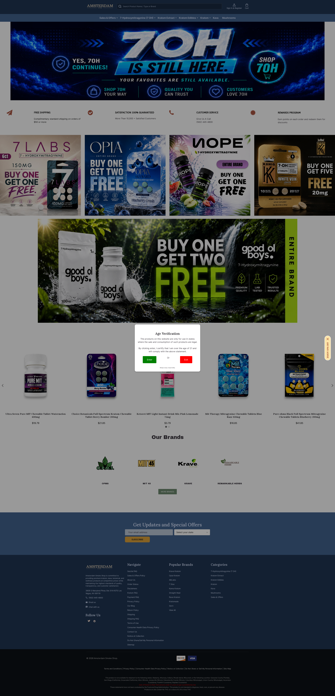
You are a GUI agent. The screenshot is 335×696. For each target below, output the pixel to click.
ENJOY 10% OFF (327, 350)
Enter (149, 359)
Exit (186, 359)
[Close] (328, 339)
